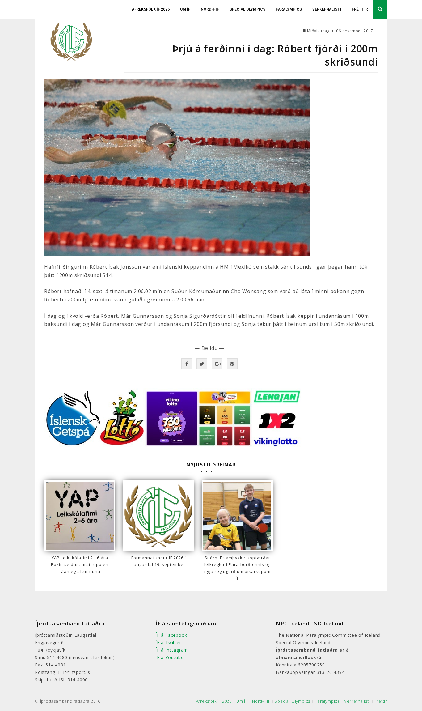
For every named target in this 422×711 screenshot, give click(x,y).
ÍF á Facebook (171, 635)
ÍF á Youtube (169, 657)
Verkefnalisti (326, 9)
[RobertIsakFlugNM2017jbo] (211, 167)
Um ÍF (185, 9)
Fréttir (360, 9)
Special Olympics (247, 9)
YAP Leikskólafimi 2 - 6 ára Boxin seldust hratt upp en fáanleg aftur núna (79, 564)
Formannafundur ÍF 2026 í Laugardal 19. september (158, 561)
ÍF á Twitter (168, 642)
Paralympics (289, 9)
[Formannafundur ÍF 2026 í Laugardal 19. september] (158, 515)
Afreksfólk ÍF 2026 (151, 9)
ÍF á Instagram (171, 650)
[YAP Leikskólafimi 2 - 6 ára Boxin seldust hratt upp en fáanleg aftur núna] (79, 515)
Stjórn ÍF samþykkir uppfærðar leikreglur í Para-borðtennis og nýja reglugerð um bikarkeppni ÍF (237, 568)
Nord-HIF (210, 9)
